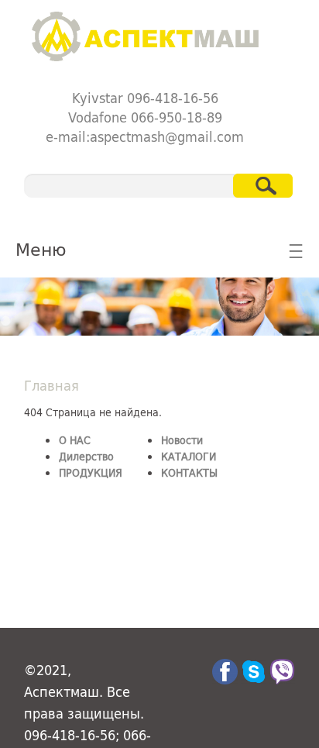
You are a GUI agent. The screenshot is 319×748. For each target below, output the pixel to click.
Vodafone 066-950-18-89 (145, 117)
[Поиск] (263, 186)
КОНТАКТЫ (189, 472)
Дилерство (86, 456)
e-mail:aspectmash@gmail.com (145, 136)
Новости (182, 440)
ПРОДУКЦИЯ (90, 472)
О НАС (75, 440)
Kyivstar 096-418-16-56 (145, 98)
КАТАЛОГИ (188, 456)
